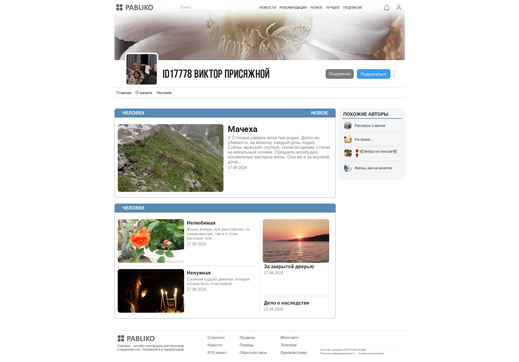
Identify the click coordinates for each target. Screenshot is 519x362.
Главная (124, 93)
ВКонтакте (290, 338)
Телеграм (288, 345)
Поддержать (340, 74)
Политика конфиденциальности (337, 353)
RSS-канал (217, 353)
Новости (215, 345)
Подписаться (373, 74)
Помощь (247, 345)
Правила (247, 338)
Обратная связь (253, 353)
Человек (164, 93)
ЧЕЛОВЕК (133, 112)
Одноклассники (294, 353)
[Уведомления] (387, 7)
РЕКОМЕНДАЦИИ (293, 7)
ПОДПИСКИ (352, 7)
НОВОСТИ (267, 7)
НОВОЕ (317, 7)
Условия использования (371, 353)
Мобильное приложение (341, 338)
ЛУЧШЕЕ (333, 7)
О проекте (216, 338)
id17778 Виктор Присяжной (216, 74)
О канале (143, 93)
